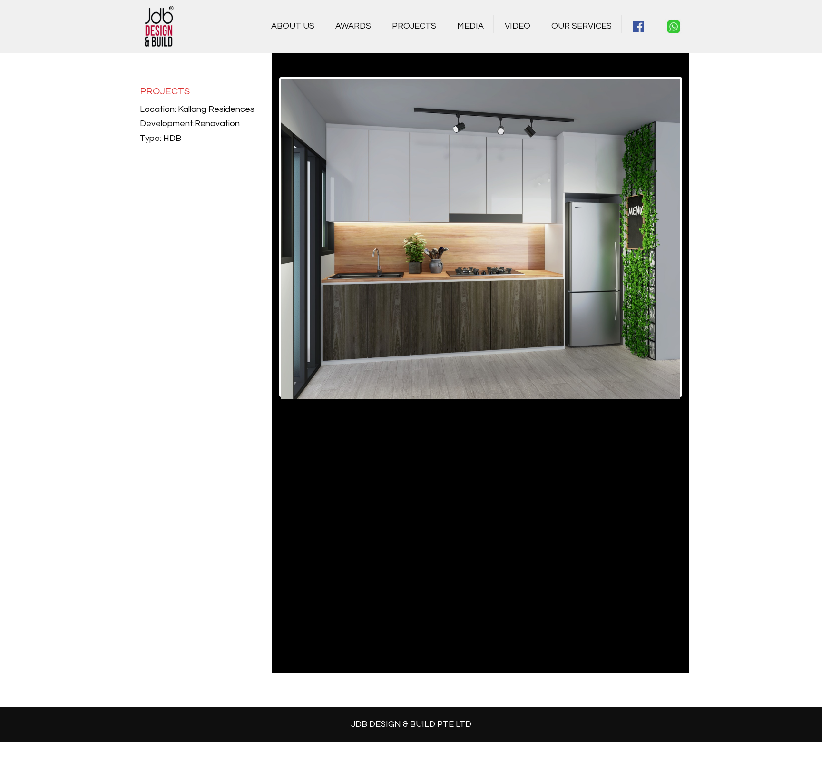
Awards (353, 25)
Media (470, 25)
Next (694, 237)
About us (292, 25)
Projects (414, 25)
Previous (266, 237)
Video (517, 25)
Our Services (581, 25)
